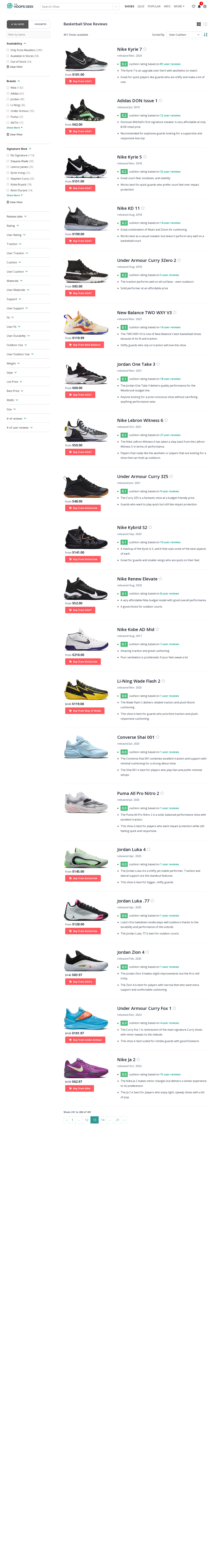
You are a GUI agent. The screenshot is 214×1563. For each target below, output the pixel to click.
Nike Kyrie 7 (129, 49)
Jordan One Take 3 (136, 364)
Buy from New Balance (86, 344)
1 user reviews (169, 696)
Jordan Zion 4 (130, 952)
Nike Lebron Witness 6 (140, 420)
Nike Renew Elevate (137, 579)
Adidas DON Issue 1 (137, 101)
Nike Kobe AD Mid (135, 629)
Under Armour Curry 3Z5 (142, 476)
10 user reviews (170, 542)
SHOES (129, 6)
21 (117, 1120)
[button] (79, 1119)
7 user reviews (169, 644)
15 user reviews (170, 1074)
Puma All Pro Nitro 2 (138, 793)
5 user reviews (169, 275)
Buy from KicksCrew (85, 508)
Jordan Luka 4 (131, 849)
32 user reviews (170, 171)
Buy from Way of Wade (87, 710)
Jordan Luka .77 (133, 901)
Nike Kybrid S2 (132, 527)
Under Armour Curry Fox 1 (144, 1008)
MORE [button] (178, 6)
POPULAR (154, 6)
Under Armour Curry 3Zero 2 (146, 260)
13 (94, 1120)
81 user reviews (170, 64)
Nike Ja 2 (126, 1059)
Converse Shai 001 (136, 737)
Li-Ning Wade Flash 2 (138, 681)
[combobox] (42, 6)
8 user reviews (169, 593)
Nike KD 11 (128, 208)
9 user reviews (169, 491)
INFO (167, 6)
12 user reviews (170, 115)
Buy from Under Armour (87, 1039)
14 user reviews (170, 223)
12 (86, 1120)
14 (102, 1120)
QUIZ (141, 6)
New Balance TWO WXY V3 (144, 312)
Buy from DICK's (82, 981)
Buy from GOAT (82, 81)
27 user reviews (170, 435)
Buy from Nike (81, 1088)
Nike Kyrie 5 (129, 157)
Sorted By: (158, 34)
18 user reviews (170, 379)
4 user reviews (169, 1023)
